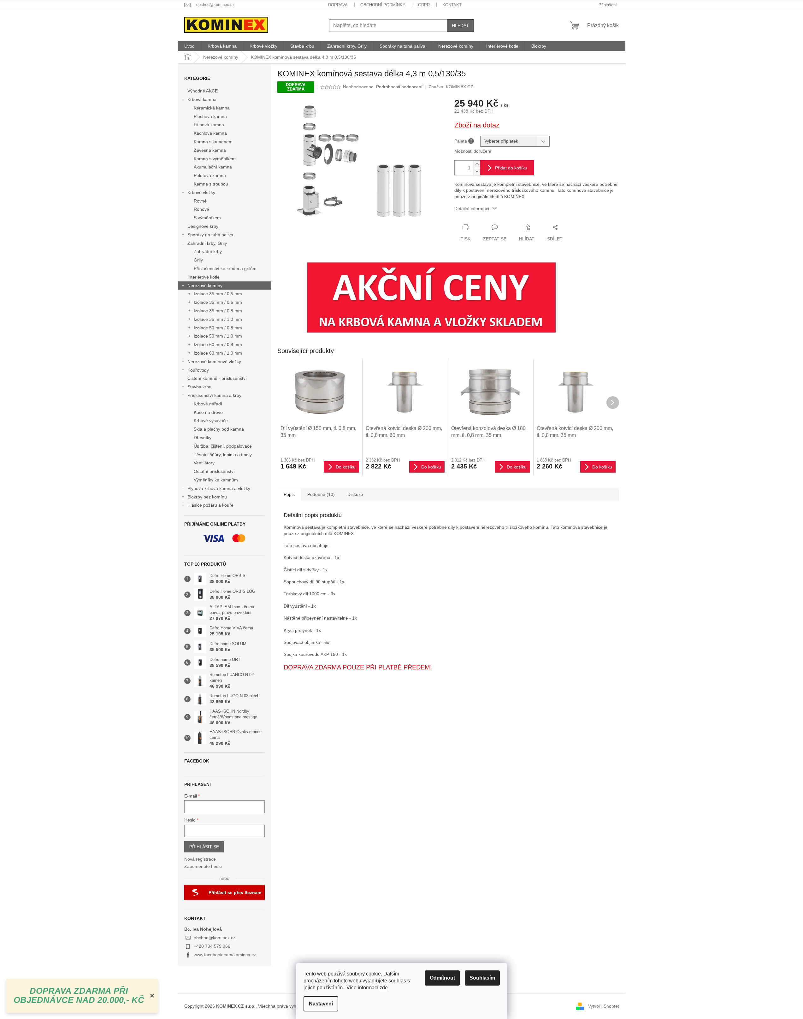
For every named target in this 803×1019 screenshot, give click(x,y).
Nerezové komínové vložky (214, 361)
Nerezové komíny (204, 285)
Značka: (450, 86)
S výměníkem (207, 217)
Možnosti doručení (472, 151)
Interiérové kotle (203, 277)
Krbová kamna (201, 99)
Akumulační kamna (213, 166)
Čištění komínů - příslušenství (217, 378)
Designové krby (202, 226)
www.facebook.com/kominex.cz (225, 954)
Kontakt (452, 5)
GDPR (424, 5)
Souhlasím (482, 978)
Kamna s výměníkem (215, 158)
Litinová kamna (209, 124)
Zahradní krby (208, 251)
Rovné (200, 200)
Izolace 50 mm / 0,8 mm (218, 327)
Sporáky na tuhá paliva (210, 234)
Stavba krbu (199, 386)
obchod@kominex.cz (214, 937)
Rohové (201, 209)
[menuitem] (189, 46)
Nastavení (321, 1003)
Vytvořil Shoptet (603, 1005)
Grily (198, 259)
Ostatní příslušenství (214, 471)
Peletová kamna (210, 175)
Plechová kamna (210, 116)
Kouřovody (198, 370)
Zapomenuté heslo (203, 866)
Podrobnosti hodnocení (399, 86)
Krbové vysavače (211, 420)
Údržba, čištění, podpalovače (223, 446)
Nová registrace (200, 859)
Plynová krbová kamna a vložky (218, 488)
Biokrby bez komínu (207, 496)
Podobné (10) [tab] (321, 494)
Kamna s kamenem (213, 141)
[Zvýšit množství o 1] (477, 164)
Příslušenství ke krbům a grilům (225, 268)
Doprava (338, 5)
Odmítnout (442, 978)
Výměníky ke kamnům (216, 479)
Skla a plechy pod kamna (219, 429)
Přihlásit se (204, 846)
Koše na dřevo (208, 412)
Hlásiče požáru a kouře (210, 505)
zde (384, 987)
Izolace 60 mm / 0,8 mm (218, 344)
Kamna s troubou (211, 183)
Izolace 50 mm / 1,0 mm (218, 336)
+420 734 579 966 (212, 946)
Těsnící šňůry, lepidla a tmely (223, 454)
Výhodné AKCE (202, 90)
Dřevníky (202, 437)
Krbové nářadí (208, 403)
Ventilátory (204, 462)
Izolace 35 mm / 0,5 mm (218, 293)
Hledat (460, 25)
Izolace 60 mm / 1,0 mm (218, 353)
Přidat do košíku (511, 167)
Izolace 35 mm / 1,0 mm (218, 319)
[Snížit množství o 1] (477, 171)
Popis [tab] (289, 494)
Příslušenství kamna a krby (214, 395)
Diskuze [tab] (355, 494)
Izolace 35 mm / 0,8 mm (218, 310)
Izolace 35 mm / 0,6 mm (218, 302)
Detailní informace (472, 208)
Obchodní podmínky (382, 5)
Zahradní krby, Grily (207, 243)
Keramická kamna (212, 107)
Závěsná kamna (210, 150)
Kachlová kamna (210, 133)
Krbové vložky (201, 192)
